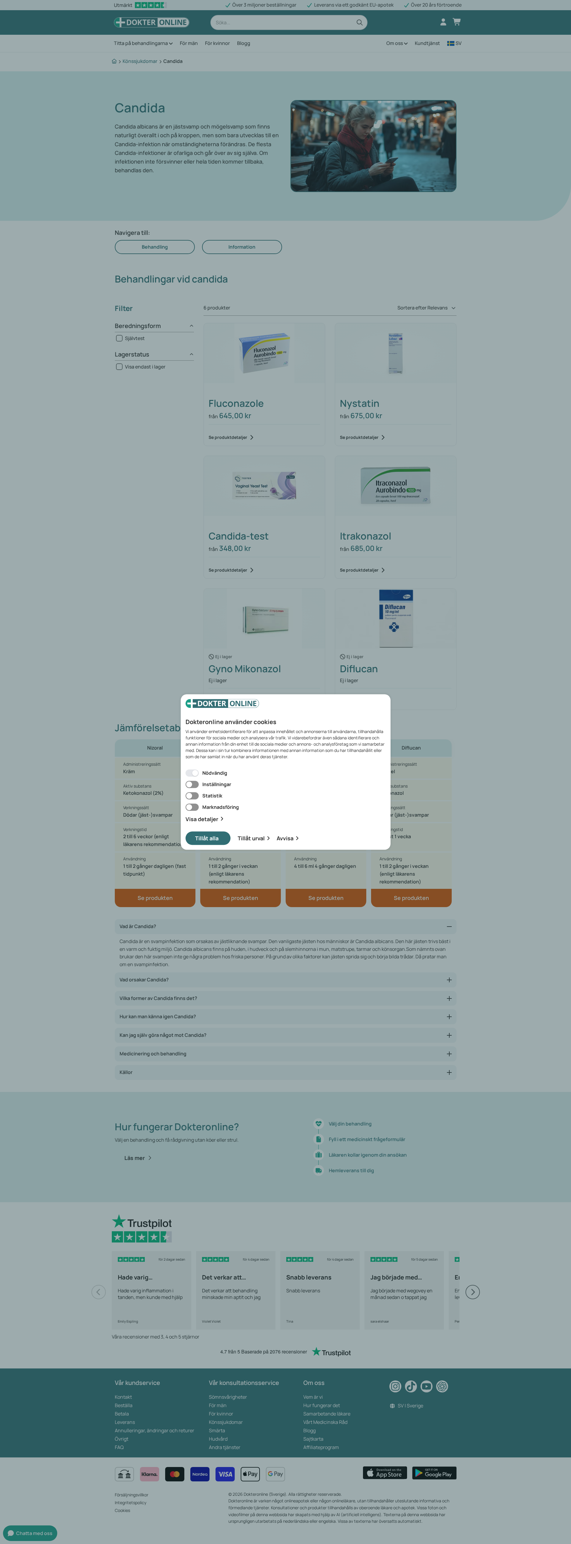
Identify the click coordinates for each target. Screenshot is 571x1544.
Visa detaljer (202, 819)
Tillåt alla (207, 838)
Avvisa (285, 838)
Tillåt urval (251, 838)
